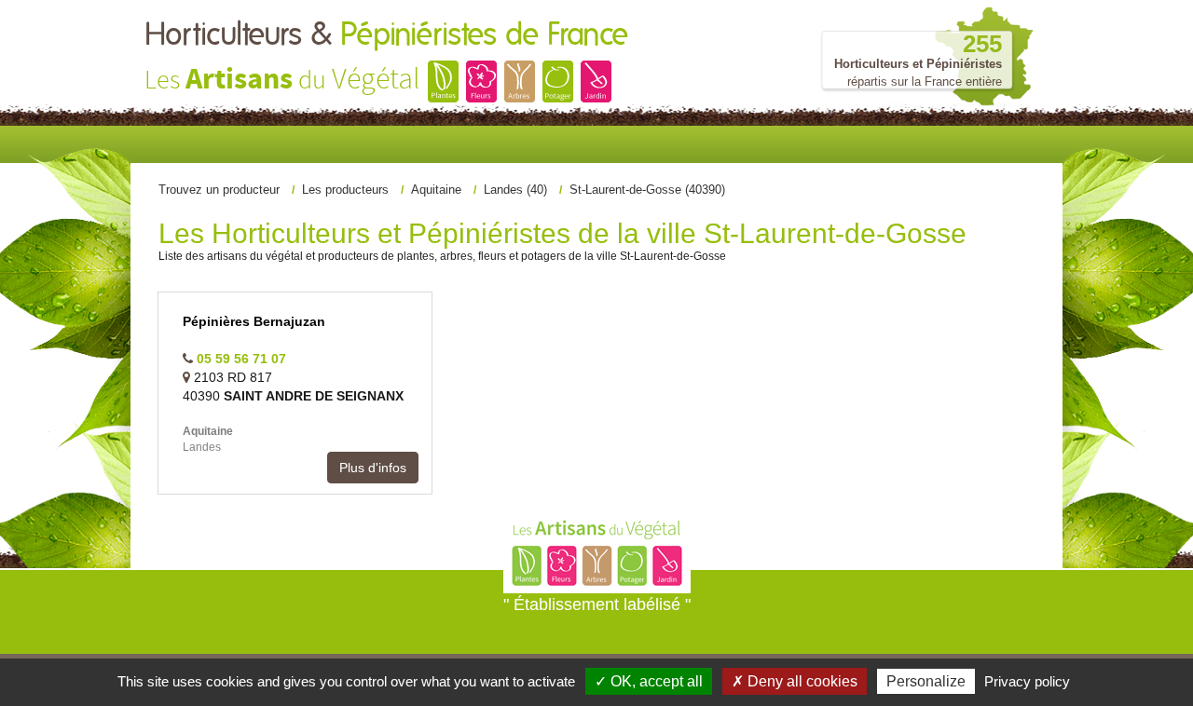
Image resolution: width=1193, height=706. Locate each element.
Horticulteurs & (386, 35)
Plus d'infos (372, 467)
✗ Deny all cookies (794, 681)
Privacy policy (1027, 681)
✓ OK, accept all (649, 681)
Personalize (926, 681)
